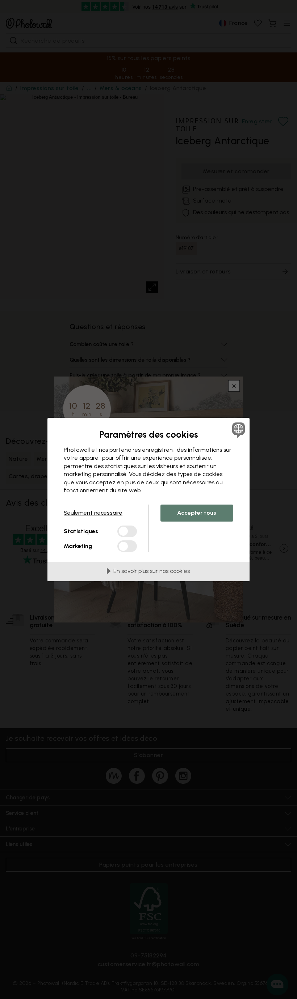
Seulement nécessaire (93, 512)
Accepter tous (196, 512)
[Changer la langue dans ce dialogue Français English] (237, 430)
